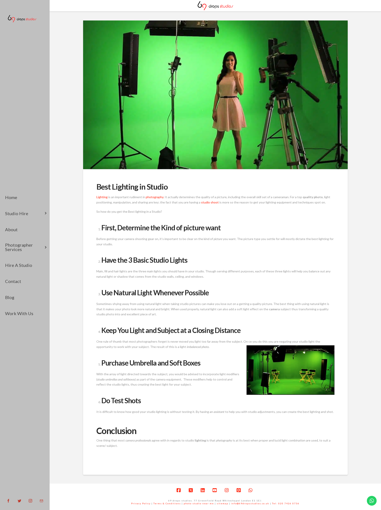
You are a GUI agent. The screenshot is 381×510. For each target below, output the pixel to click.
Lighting (102, 197)
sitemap (222, 503)
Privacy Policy (141, 503)
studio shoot (210, 202)
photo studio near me (199, 503)
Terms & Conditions (167, 503)
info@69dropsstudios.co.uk (250, 503)
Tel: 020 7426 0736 (285, 503)
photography (154, 197)
